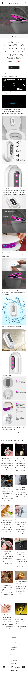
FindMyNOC (14, 657)
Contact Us (14, 643)
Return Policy (14, 647)
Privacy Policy (14, 652)
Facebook (14, 660)
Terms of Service (14, 655)
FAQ (14, 645)
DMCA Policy (14, 649)
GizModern (16, 663)
